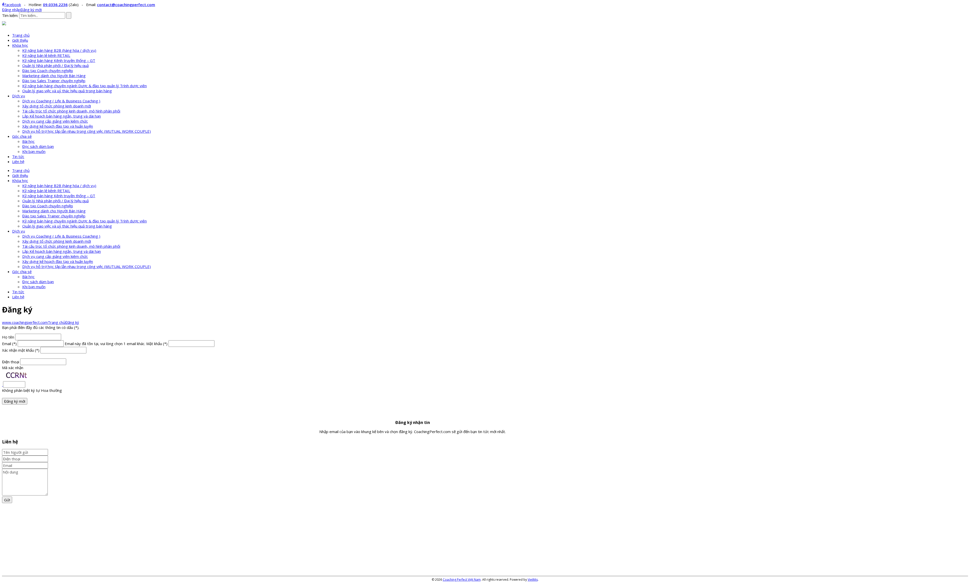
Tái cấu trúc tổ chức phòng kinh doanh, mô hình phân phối (71, 111)
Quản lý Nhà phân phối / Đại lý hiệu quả (55, 65)
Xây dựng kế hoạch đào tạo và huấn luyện (57, 126)
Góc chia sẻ (22, 136)
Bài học (28, 141)
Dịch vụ (18, 95)
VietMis (533, 579)
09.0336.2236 (55, 4)
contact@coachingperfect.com (126, 4)
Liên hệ (18, 161)
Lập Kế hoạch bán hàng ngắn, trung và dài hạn (61, 116)
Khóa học (20, 45)
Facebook (12, 4)
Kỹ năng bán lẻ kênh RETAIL (46, 55)
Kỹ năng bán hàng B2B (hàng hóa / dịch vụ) (59, 50)
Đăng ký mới (31, 9)
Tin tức (18, 156)
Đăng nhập (11, 9)
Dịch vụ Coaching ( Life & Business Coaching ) (61, 100)
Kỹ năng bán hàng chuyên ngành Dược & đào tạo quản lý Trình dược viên (84, 85)
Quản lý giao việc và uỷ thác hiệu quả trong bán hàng (67, 90)
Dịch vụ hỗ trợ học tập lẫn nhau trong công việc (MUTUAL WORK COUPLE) (86, 131)
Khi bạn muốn (33, 151)
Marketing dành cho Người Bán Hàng (54, 75)
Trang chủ (21, 35)
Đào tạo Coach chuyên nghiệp (47, 70)
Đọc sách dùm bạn (38, 146)
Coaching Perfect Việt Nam (462, 579)
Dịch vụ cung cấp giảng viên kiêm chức (55, 121)
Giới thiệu (20, 40)
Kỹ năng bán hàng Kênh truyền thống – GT (58, 60)
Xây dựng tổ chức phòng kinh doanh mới (56, 105)
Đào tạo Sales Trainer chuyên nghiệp (53, 80)
